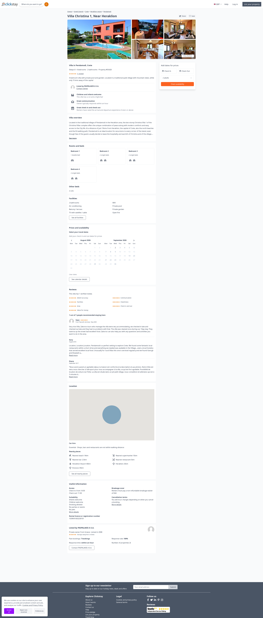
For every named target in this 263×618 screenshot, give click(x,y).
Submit (173, 587)
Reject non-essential (24, 611)
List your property (252, 4)
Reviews (88, 605)
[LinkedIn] (155, 600)
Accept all (9, 611)
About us (88, 600)
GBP (218, 4)
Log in (235, 4)
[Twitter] (151, 600)
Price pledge (90, 612)
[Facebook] (148, 600)
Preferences (39, 611)
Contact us (89, 607)
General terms (121, 602)
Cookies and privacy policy (126, 600)
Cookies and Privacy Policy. (32, 605)
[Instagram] (162, 600)
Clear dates (73, 274)
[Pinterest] (158, 600)
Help (226, 4)
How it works (90, 602)
